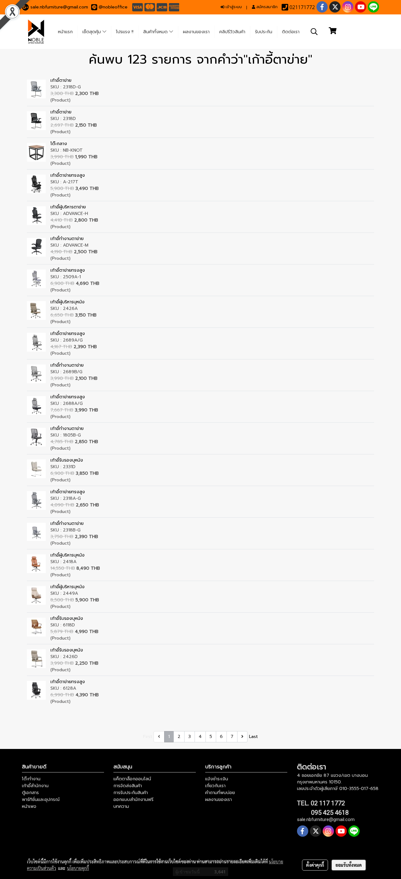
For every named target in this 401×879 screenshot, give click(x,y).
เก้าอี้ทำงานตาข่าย (67, 238)
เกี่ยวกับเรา (215, 785)
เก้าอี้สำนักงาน (35, 785)
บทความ (121, 806)
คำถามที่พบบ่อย (220, 792)
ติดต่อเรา (290, 32)
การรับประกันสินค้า (130, 792)
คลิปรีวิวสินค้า (232, 32)
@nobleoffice (113, 7)
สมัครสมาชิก (266, 7)
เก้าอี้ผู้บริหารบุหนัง (67, 302)
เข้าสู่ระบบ (233, 7)
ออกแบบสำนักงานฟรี (133, 799)
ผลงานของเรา (196, 32)
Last (253, 736)
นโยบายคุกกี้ (78, 868)
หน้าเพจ (29, 806)
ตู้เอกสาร (30, 792)
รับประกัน (263, 32)
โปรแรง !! (124, 32)
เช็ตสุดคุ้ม (92, 32)
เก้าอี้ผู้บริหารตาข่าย (68, 207)
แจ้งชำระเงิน (216, 779)
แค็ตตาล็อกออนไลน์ (132, 779)
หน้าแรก (65, 32)
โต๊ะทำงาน (31, 779)
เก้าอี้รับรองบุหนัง (66, 460)
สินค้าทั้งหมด (156, 32)
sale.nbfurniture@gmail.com (59, 7)
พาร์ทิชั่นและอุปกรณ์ (41, 799)
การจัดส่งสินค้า (127, 785)
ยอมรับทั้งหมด (349, 865)
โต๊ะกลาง (58, 143)
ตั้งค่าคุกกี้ (315, 865)
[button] (314, 32)
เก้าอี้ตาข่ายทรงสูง (67, 175)
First (147, 736)
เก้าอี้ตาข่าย (60, 80)
